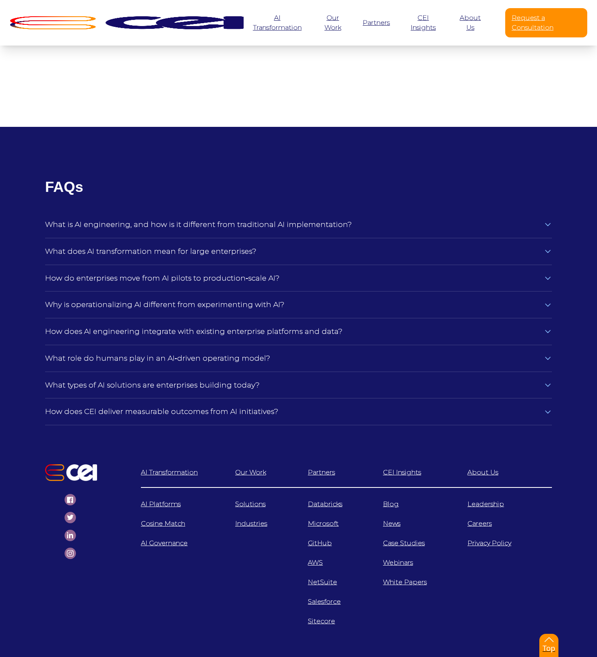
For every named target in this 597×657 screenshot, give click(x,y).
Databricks (325, 504)
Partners (321, 472)
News (391, 523)
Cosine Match (163, 523)
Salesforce (324, 601)
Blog (391, 504)
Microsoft (323, 523)
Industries (251, 523)
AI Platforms (161, 504)
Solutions (250, 504)
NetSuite (322, 582)
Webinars (398, 562)
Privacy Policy (489, 543)
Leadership (485, 504)
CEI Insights (402, 472)
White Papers (405, 582)
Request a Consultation (533, 22)
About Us (482, 472)
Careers (479, 523)
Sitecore (321, 621)
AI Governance (164, 543)
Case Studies (404, 543)
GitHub (320, 543)
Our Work (250, 472)
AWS (315, 562)
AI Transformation (169, 472)
